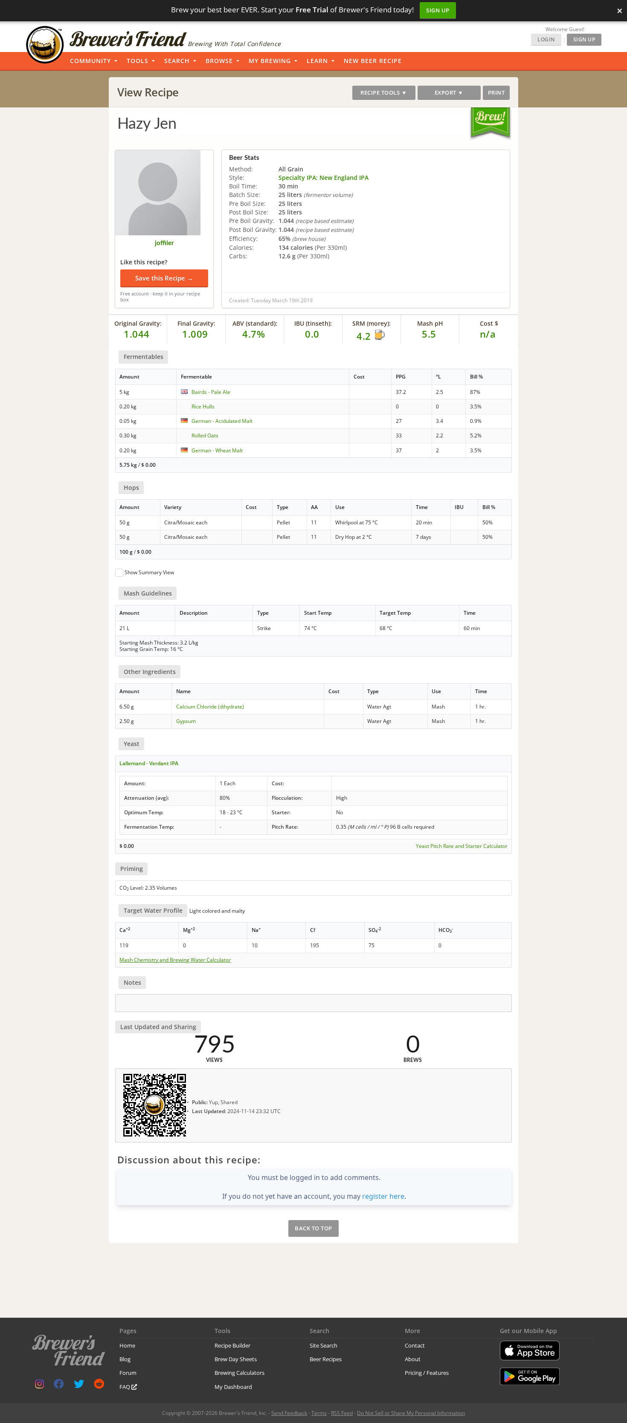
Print (496, 92)
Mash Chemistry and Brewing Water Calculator (175, 960)
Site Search (323, 1345)
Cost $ (489, 323)
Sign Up (438, 10)
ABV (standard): (254, 323)
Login (546, 39)
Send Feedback (289, 1413)
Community (90, 61)
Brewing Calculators (239, 1373)
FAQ (125, 1387)
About (413, 1359)
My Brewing (270, 61)
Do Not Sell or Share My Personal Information (411, 1413)
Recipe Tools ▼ (383, 92)
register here (383, 1196)
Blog (125, 1359)
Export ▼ (449, 92)
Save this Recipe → (164, 278)
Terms (319, 1413)
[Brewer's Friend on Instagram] (39, 1385)
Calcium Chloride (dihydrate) (210, 706)
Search (177, 61)
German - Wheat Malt (217, 450)
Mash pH (430, 323)
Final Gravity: (196, 323)
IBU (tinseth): (313, 323)
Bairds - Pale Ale (211, 392)
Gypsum (186, 721)
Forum (127, 1373)
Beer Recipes (326, 1359)
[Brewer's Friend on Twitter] (79, 1385)
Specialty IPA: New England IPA (324, 178)
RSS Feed (342, 1413)
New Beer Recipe (373, 61)
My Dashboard (233, 1387)
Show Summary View (149, 572)
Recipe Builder (232, 1345)
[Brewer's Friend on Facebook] (59, 1385)
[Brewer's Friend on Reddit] (99, 1385)
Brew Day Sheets (236, 1359)
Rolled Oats (205, 435)
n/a (488, 333)
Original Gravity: (138, 323)
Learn (317, 61)
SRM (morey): (371, 323)
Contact (415, 1345)
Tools (137, 61)
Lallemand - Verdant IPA (148, 763)
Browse (219, 61)
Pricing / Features (427, 1373)
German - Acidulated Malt (222, 421)
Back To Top (313, 1228)
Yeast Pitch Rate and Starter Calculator (462, 846)
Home (127, 1345)
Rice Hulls (203, 406)
